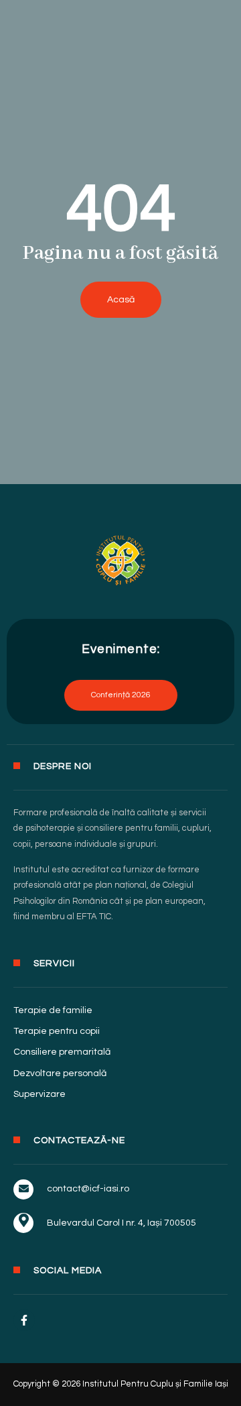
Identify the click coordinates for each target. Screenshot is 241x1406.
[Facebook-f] (24, 1320)
